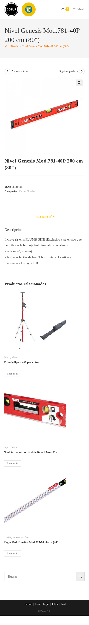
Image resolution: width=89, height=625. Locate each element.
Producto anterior (19, 71)
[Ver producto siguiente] (82, 71)
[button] (79, 82)
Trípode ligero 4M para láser (22, 362)
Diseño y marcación (14, 537)
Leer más (12, 373)
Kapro (22, 191)
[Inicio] (6, 46)
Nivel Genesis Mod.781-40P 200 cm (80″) (45, 46)
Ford (63, 604)
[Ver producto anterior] (7, 71)
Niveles (31, 191)
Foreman (27, 604)
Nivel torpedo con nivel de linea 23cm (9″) (30, 452)
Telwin (55, 604)
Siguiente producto (68, 71)
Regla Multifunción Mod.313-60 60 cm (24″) (32, 542)
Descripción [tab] (45, 217)
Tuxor (38, 604)
